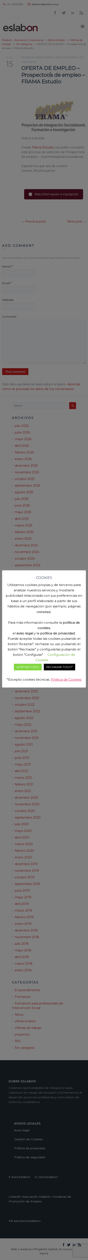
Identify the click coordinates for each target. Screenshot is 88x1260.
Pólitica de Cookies (66, 679)
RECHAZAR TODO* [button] (59, 667)
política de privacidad (57, 633)
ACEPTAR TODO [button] (27, 667)
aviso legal (24, 633)
